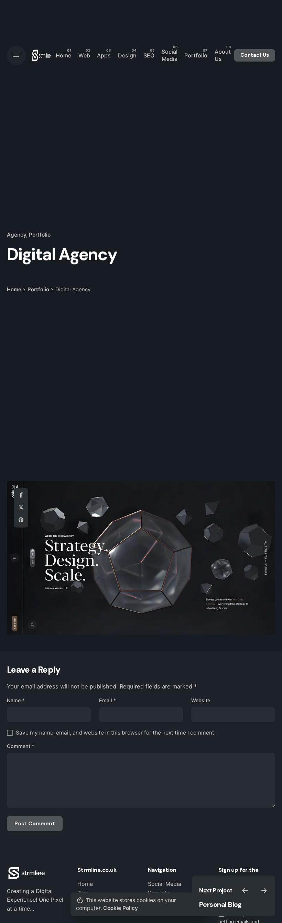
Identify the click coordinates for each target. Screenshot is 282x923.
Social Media (164, 883)
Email (107, 700)
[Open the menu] (16, 55)
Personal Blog (220, 904)
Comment (20, 746)
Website (200, 700)
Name (16, 700)
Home (85, 883)
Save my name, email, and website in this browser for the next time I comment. (116, 732)
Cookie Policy (120, 908)
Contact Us (254, 55)
